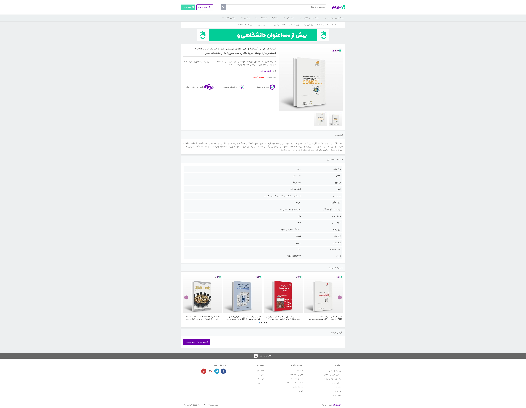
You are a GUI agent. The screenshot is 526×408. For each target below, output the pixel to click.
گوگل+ (203, 371)
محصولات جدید (297, 378)
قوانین (300, 391)
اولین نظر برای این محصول (196, 342)
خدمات (338, 387)
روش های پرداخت (334, 383)
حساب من (260, 370)
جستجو (300, 370)
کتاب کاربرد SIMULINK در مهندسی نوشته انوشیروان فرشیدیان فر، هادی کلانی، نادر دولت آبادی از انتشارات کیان (203, 317)
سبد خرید (260, 383)
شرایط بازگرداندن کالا (295, 383)
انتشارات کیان (265, 71)
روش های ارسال (335, 370)
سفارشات (261, 374)
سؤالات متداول (297, 387)
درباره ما (338, 391)
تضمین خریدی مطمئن (332, 374)
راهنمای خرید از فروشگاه (332, 378)
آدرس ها (261, 378)
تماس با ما (337, 395)
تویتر (216, 371)
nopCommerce (336, 405)
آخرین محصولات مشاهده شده (291, 374)
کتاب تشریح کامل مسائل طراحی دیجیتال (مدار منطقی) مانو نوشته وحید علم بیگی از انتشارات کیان (283, 317)
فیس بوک (223, 371)
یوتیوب (210, 371)
